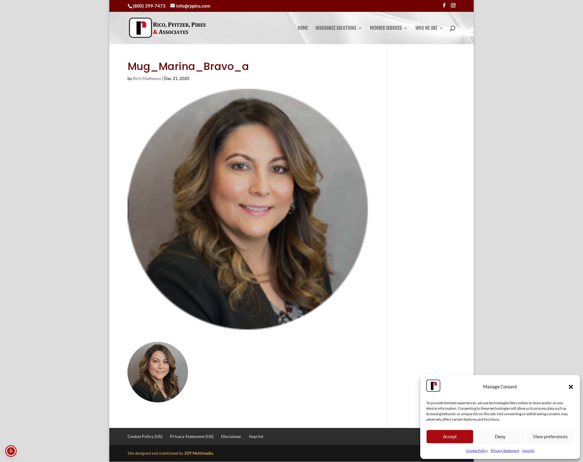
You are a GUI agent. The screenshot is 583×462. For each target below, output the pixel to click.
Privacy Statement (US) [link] (191, 436)
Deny (500, 436)
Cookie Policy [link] (477, 450)
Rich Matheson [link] (147, 78)
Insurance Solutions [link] (335, 28)
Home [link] (303, 28)
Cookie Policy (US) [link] (145, 436)
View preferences (550, 436)
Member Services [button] (386, 28)
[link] (167, 28)
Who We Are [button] (426, 28)
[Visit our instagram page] (453, 5)
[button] (571, 387)
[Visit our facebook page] (444, 5)
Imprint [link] (528, 450)
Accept (450, 436)
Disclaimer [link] (231, 436)
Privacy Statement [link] (505, 450)
